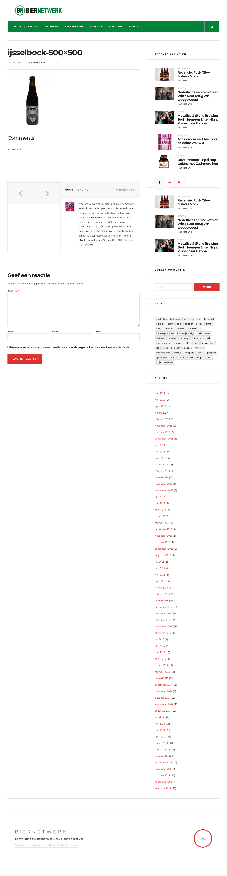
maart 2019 (161, 412)
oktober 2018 (162, 432)
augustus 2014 (163, 710)
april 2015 (160, 658)
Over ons (115, 26)
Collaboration (203, 333)
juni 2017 (160, 496)
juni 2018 (160, 445)
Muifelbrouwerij (163, 352)
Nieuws (33, 26)
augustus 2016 (163, 555)
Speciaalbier (161, 357)
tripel (209, 357)
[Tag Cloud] (179, 182)
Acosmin (73, 845)
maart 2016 (161, 587)
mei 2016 (160, 574)
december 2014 (163, 684)
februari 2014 (162, 749)
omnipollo (189, 352)
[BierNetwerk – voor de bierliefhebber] (38, 10)
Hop (196, 343)
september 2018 (164, 438)
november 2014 (163, 691)
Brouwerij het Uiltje (185, 333)
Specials (96, 26)
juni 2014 (160, 723)
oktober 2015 (162, 620)
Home (17, 26)
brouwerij (180, 328)
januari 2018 (162, 477)
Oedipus (177, 352)
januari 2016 (162, 600)
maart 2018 (161, 464)
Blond (170, 323)
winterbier (168, 362)
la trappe (188, 347)
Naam (11, 331)
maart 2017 (161, 516)
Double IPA (196, 338)
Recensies (51, 26)
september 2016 (164, 548)
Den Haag (184, 338)
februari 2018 (162, 471)
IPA (157, 347)
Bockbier (189, 323)
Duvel (207, 338)
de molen (172, 338)
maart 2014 (161, 743)
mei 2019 (160, 399)
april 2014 (160, 736)
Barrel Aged (189, 319)
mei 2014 (160, 730)
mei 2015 (160, 652)
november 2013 (163, 769)
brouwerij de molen (165, 333)
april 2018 (160, 458)
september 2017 (164, 490)
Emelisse (177, 343)
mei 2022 (160, 393)
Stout (172, 357)
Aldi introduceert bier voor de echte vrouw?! (197, 141)
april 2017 (160, 509)
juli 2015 (159, 639)
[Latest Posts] (160, 182)
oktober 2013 (162, 775)
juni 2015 (160, 645)
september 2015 (164, 626)
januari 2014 (162, 756)
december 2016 (163, 529)
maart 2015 (161, 665)
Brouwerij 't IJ (194, 328)
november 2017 (163, 484)
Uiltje (158, 362)
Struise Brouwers (186, 357)
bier (199, 319)
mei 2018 (160, 451)
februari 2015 (162, 671)
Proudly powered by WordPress (30, 845)
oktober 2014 (162, 697)
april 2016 (160, 581)
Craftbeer (160, 338)
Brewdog (169, 328)
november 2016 (163, 535)
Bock (179, 323)
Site (98, 331)
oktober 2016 (162, 542)
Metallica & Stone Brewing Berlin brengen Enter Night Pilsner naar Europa (197, 119)
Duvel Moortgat (163, 343)
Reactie (13, 291)
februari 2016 (162, 594)
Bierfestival (209, 319)
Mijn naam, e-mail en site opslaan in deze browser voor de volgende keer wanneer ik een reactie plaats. (70, 347)
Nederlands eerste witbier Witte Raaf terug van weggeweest (197, 96)
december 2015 (163, 607)
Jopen (165, 347)
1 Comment (184, 168)
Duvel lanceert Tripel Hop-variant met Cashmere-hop (197, 162)
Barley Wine (175, 319)
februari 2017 (162, 522)
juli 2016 (159, 561)
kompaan (175, 347)
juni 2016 (160, 568)
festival (188, 343)
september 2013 (164, 781)
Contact (135, 26)
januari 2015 (162, 678)
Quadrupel (211, 352)
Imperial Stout (208, 343)
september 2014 (164, 704)
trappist (200, 357)
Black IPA (160, 323)
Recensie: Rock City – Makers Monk (193, 74)
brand (208, 323)
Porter (200, 352)
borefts (199, 323)
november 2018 (163, 425)
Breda (159, 328)
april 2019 (160, 406)
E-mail (56, 331)
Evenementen (74, 26)
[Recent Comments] (170, 182)
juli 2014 (159, 717)
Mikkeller (199, 347)
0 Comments (184, 81)
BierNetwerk (41, 831)
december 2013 (163, 762)
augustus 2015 (163, 632)
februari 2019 (162, 419)
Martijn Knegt (40, 63)
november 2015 (163, 613)
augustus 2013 (163, 788)
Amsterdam (161, 319)
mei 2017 (160, 503)
